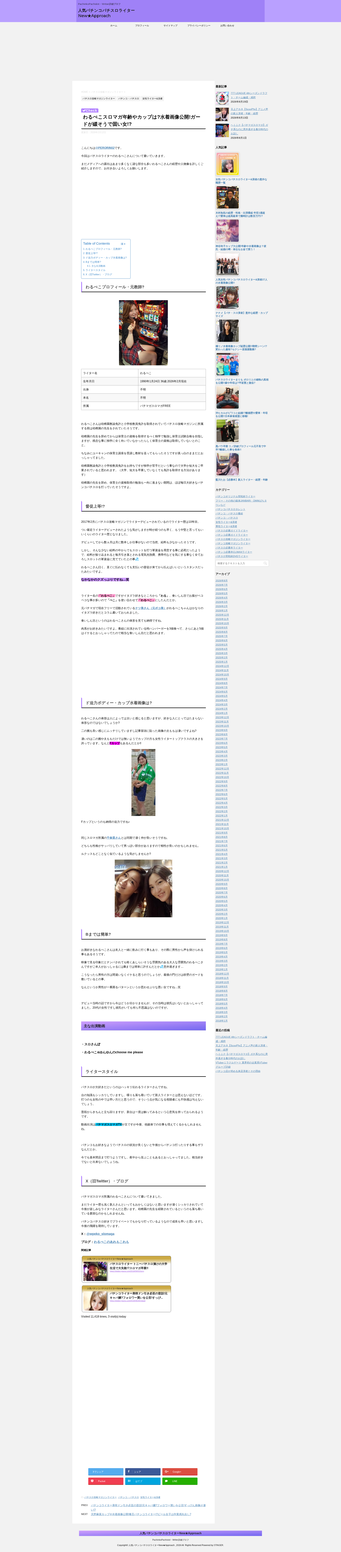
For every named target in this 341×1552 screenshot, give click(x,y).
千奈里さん (114, 837)
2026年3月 (222, 602)
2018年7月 (222, 995)
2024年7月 (222, 687)
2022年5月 (222, 798)
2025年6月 (222, 640)
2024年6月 (222, 691)
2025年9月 (222, 627)
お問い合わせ (227, 25)
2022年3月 (222, 807)
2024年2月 (222, 708)
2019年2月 (222, 965)
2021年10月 (222, 828)
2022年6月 (222, 794)
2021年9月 (222, 832)
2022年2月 (222, 811)
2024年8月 (222, 683)
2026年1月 (222, 610)
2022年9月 (222, 781)
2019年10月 (222, 931)
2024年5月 (222, 696)
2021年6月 (222, 845)
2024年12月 (222, 666)
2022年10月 (222, 777)
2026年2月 (222, 606)
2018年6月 (222, 999)
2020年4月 (222, 905)
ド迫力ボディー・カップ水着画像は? (106, 257)
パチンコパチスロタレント (230, 509)
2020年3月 (222, 909)
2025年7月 (222, 636)
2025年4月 (222, 649)
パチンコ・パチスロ (128, 1497)
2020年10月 (222, 879)
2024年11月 (222, 670)
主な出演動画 (98, 266)
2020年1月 (222, 918)
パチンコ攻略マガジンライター (233, 543)
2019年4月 (222, 956)
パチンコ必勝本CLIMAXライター (234, 552)
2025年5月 (222, 644)
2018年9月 (222, 986)
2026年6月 (222, 589)
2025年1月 (222, 661)
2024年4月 (222, 700)
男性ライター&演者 (226, 526)
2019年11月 (222, 926)
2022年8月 (222, 785)
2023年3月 (222, 755)
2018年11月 (222, 978)
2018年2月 (222, 1016)
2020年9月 (222, 884)
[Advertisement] (170, 56)
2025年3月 (222, 653)
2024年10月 (222, 674)
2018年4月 (222, 1007)
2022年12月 (222, 768)
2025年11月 (222, 619)
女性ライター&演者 (150, 1497)
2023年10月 (222, 725)
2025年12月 (222, 614)
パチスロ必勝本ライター (229, 547)
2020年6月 (222, 896)
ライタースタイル (95, 270)
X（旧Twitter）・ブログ (99, 274)
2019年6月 (222, 948)
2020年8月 (222, 888)
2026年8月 (222, 580)
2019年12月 (222, 922)
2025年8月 (222, 631)
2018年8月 (222, 990)
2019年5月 (222, 952)
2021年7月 (222, 841)
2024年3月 (222, 704)
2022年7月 (222, 790)
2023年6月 (222, 743)
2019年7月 (222, 943)
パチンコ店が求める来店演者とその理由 (238, 1071)
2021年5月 (222, 849)
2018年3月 (222, 1012)
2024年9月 (222, 678)
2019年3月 (222, 960)
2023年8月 (222, 734)
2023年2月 (222, 760)
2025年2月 (222, 657)
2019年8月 (222, 939)
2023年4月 (222, 751)
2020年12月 (222, 871)
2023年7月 (222, 738)
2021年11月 (222, 824)
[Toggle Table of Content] (123, 244)
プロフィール (142, 25)
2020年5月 (222, 901)
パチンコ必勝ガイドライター (232, 534)
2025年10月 (222, 623)
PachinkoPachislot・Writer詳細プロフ (170, 1540)
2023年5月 (222, 747)
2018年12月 (222, 973)
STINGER (218, 1545)
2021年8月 (222, 837)
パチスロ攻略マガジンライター (100, 1497)
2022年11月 (222, 772)
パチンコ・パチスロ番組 (229, 513)
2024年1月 (222, 713)
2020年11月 (222, 875)
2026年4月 (222, 597)
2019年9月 (222, 935)
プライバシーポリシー (198, 25)
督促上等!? (92, 253)
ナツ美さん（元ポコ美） (150, 608)
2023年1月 (222, 764)
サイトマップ (170, 25)
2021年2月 (222, 862)
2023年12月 (222, 717)
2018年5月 (222, 1003)
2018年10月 (222, 982)
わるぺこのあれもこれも (111, 1242)
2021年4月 (222, 854)
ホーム (113, 25)
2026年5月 (222, 593)
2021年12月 (222, 819)
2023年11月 (222, 721)
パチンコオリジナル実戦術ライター (235, 496)
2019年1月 (222, 969)
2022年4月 (222, 802)
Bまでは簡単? (93, 261)
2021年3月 (222, 858)
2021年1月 (222, 866)
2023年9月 (222, 730)
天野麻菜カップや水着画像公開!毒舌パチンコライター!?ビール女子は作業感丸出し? (141, 1514)
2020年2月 (222, 913)
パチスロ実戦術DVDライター (232, 556)
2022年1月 (222, 815)
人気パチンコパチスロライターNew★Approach (171, 1533)
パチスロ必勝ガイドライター (232, 530)
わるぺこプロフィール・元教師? (104, 248)
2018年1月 (222, 1020)
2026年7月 (222, 584)
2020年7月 (222, 892)
